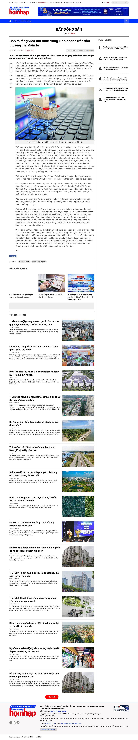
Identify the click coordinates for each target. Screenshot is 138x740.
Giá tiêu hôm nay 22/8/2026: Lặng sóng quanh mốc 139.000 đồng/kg (81, 21)
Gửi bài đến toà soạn (48, 729)
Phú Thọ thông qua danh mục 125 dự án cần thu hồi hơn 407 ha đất (115, 48)
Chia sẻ (13, 256)
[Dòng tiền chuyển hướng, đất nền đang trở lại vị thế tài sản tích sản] (78, 632)
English (104, 2)
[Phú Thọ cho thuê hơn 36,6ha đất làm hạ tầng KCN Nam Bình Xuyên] (78, 380)
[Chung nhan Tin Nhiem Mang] (121, 708)
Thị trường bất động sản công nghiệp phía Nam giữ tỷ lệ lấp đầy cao (115, 99)
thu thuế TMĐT (24, 262)
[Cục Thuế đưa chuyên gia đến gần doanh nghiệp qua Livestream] (22, 283)
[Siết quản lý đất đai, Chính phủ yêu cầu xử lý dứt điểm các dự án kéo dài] (78, 481)
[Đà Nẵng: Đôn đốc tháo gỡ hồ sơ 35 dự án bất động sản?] (78, 430)
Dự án (65, 33)
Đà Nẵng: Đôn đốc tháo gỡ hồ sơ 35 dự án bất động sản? (116, 68)
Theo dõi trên (77, 50)
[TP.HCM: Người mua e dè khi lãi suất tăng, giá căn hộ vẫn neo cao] (78, 581)
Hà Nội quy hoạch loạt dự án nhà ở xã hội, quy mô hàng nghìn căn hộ (115, 79)
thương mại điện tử (39, 262)
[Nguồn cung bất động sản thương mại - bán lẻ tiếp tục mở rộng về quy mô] (78, 657)
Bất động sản (69, 29)
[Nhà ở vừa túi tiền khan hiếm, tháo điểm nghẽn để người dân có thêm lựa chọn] (78, 556)
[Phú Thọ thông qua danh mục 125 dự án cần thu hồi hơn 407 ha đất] (78, 506)
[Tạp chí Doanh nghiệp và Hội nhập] (77, 2)
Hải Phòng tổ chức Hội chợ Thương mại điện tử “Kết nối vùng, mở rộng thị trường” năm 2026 (81, 297)
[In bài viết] (11, 87)
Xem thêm (51, 697)
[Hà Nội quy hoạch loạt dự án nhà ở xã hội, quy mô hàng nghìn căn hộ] (78, 682)
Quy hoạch (71, 33)
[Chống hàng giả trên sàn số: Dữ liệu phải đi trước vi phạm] (51, 283)
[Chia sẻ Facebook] (11, 79)
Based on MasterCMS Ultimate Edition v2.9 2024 (25, 737)
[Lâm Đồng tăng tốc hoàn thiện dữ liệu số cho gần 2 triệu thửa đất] (78, 355)
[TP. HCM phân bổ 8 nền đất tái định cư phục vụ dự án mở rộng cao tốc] (78, 405)
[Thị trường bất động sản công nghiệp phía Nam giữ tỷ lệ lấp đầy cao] (78, 456)
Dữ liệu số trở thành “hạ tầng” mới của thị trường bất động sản (115, 58)
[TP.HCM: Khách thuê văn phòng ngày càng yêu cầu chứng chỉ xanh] (78, 606)
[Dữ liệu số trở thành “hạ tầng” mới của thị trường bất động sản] (78, 531)
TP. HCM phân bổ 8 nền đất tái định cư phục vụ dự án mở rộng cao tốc (116, 89)
